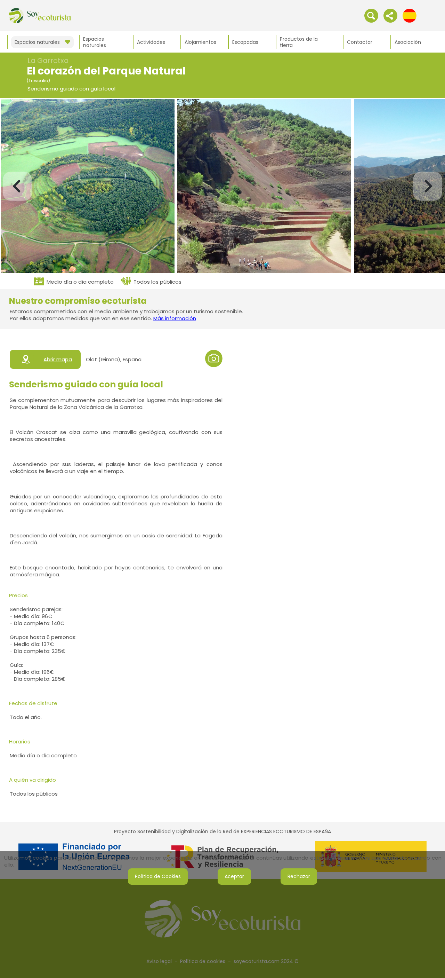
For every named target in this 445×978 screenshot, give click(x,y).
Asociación (408, 42)
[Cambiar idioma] (409, 15)
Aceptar (234, 876)
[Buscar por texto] (371, 15)
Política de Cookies (158, 876)
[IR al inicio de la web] (39, 15)
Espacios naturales (94, 42)
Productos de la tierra (299, 42)
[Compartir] (390, 15)
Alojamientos (200, 42)
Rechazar (299, 876)
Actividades (151, 42)
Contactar (359, 42)
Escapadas (245, 42)
